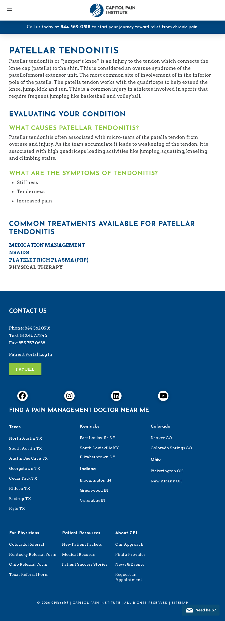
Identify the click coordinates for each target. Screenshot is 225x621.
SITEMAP (180, 603)
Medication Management (47, 245)
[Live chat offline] (201, 610)
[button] (9, 10)
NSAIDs (19, 252)
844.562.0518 (37, 328)
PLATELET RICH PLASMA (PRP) (48, 260)
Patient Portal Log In (30, 354)
